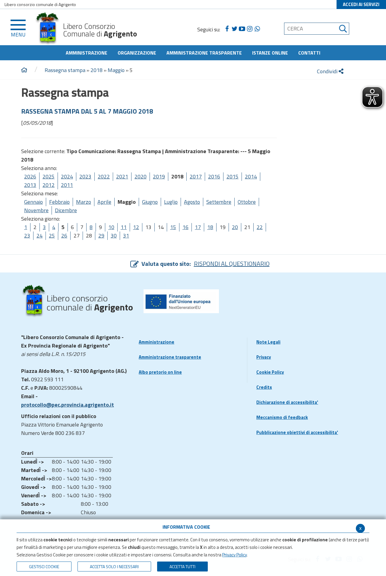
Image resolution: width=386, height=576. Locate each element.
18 (210, 227)
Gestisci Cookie (44, 566)
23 (27, 235)
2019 (159, 176)
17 (198, 227)
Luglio (171, 202)
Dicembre (66, 210)
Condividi (328, 71)
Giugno (150, 202)
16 (185, 227)
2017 (196, 176)
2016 (214, 176)
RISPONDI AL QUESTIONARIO (232, 263)
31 (126, 235)
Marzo (83, 202)
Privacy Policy (234, 554)
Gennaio (33, 202)
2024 (67, 176)
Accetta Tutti (182, 566)
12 (136, 227)
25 (52, 235)
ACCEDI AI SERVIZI (361, 4)
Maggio (116, 70)
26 (64, 235)
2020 (140, 176)
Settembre (218, 202)
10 (111, 227)
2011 (67, 185)
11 (124, 227)
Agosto (192, 202)
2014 (251, 176)
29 (101, 235)
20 (235, 227)
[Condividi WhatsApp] (257, 29)
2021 (122, 176)
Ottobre (247, 202)
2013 (30, 185)
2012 (49, 185)
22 (260, 227)
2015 (232, 176)
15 (173, 227)
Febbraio (59, 202)
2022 (104, 176)
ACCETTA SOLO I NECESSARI (114, 566)
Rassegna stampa (65, 70)
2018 (96, 70)
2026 (30, 176)
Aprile (104, 202)
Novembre (36, 210)
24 (39, 235)
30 (114, 235)
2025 (49, 176)
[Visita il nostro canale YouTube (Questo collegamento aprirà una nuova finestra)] (242, 29)
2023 (85, 176)
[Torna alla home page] (24, 70)
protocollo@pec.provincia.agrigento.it (67, 405)
